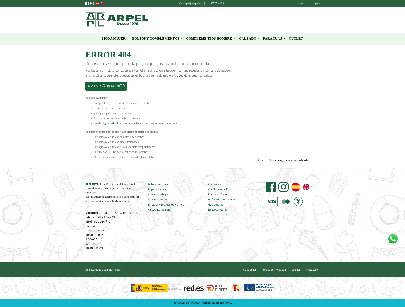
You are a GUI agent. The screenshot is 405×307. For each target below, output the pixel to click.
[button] (115, 38)
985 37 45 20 (217, 3)
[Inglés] (306, 187)
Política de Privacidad (274, 270)
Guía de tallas (215, 204)
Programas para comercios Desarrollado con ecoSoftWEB (202, 303)
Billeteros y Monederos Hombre (166, 204)
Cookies (296, 270)
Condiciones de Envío (220, 189)
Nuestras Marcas (217, 209)
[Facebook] (271, 187)
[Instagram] (283, 187)
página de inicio (110, 123)
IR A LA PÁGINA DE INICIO (106, 86)
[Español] (295, 187)
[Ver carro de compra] (318, 20)
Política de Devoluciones (222, 199)
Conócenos (214, 184)
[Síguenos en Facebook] (87, 3)
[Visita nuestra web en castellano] (97, 3)
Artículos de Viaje (157, 199)
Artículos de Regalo (159, 194)
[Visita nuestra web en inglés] (102, 3)
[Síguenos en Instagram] (92, 3)
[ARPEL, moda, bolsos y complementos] (117, 20)
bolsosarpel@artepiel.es (189, 3)
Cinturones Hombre (159, 209)
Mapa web (312, 270)
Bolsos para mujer (158, 184)
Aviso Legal (249, 270)
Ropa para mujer (157, 189)
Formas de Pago (217, 194)
